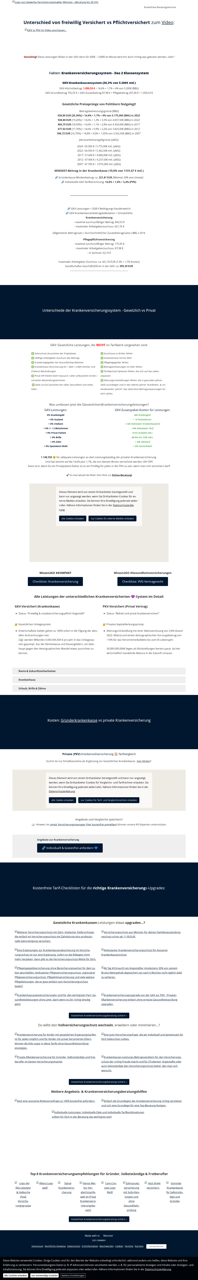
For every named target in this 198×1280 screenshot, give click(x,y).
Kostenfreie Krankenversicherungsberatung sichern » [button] (99, 1015)
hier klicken (143, 761)
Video (167, 22)
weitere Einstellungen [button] (73, 1275)
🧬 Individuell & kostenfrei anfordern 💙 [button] (70, 848)
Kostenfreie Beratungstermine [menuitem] (160, 7)
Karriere (139, 1246)
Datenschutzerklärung (158, 1269)
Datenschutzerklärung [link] (62, 791)
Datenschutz (73, 1246)
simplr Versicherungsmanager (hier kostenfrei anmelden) (83, 824)
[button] (37, 671)
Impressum (37, 1246)
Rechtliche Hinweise (55, 1246)
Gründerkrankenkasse (79, 720)
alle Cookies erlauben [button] (73, 518)
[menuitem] (136, 7)
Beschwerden (107, 1246)
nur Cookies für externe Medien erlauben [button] (112, 518)
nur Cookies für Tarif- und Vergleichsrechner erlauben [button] (109, 800)
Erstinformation (90, 1246)
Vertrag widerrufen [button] (156, 1246)
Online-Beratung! (122, 475)
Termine (129, 1246)
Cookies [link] (119, 1246)
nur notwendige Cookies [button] (44, 1275)
